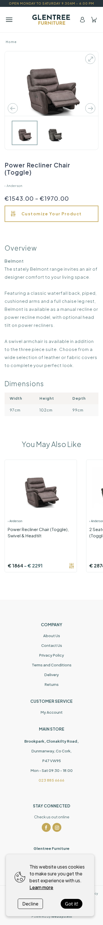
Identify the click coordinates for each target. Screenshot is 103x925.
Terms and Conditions (52, 665)
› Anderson (14, 186)
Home (11, 42)
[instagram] (57, 827)
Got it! (71, 904)
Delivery (51, 674)
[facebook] (46, 827)
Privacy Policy (51, 655)
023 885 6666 (52, 780)
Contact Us (51, 645)
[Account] (82, 19)
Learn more (41, 887)
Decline (30, 904)
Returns (52, 684)
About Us (51, 635)
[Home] (51, 20)
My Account (52, 712)
